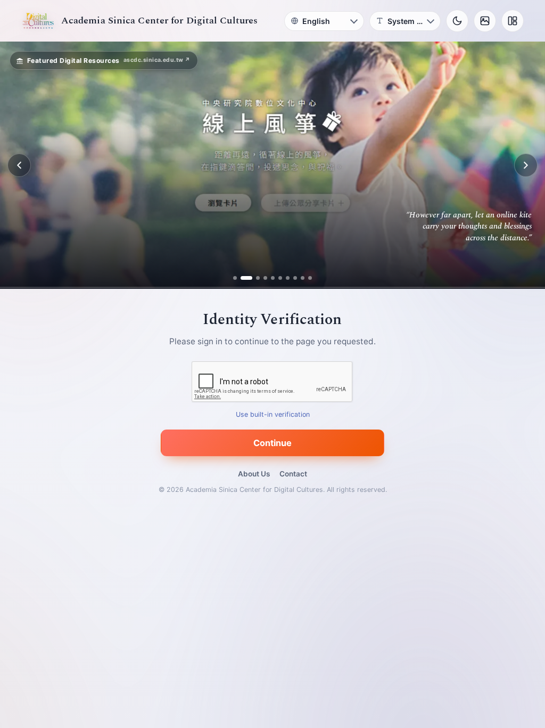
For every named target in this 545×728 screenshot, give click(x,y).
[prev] (19, 165)
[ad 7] (284, 278)
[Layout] (512, 21)
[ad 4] (261, 278)
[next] (526, 165)
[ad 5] (269, 278)
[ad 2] (247, 278)
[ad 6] (276, 278)
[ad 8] (291, 278)
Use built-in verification (273, 415)
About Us (254, 474)
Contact (293, 474)
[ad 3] (254, 278)
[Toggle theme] (457, 21)
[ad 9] (299, 278)
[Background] (485, 21)
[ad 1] (239, 278)
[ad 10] (306, 278)
